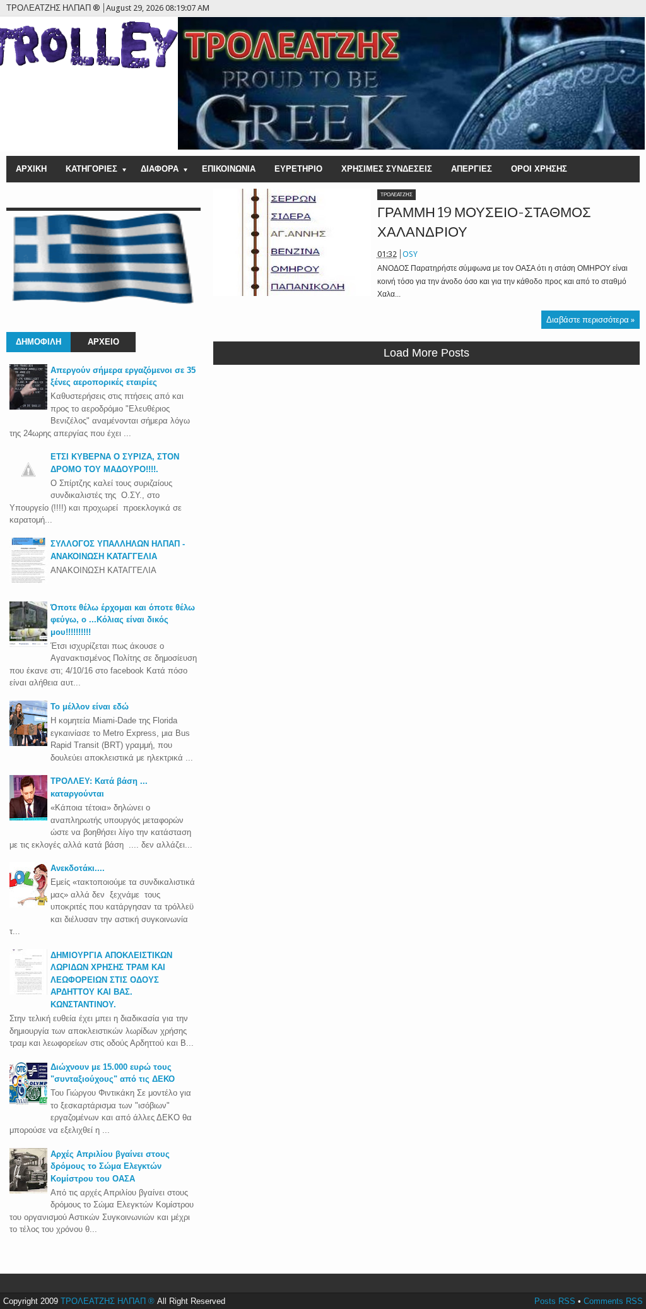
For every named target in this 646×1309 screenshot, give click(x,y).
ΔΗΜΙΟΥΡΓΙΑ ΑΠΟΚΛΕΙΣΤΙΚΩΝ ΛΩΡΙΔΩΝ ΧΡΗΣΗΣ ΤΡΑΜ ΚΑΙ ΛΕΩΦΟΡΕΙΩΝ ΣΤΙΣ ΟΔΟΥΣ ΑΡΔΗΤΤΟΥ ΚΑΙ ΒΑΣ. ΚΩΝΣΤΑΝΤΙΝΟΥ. (111, 980)
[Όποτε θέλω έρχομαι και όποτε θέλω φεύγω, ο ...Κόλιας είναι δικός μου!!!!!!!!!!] (28, 644)
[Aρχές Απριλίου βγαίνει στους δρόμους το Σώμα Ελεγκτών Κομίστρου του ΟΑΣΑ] (28, 1190)
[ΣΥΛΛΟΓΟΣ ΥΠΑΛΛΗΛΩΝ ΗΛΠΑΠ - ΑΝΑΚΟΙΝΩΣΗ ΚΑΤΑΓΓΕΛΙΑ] (28, 580)
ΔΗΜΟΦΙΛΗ (38, 341)
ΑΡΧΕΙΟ (103, 341)
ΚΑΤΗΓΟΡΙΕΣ (91, 169)
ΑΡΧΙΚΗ (31, 169)
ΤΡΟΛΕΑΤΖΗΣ (396, 195)
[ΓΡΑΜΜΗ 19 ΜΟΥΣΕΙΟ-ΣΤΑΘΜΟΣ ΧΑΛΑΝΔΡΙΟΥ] (292, 242)
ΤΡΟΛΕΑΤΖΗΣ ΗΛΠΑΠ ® (108, 1301)
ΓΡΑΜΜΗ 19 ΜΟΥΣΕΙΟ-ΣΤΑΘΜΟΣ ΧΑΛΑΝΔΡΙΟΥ (484, 222)
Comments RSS (613, 1301)
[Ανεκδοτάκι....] (28, 904)
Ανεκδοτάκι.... (77, 868)
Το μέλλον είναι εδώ (89, 706)
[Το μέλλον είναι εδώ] (28, 743)
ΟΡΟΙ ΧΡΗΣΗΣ (539, 169)
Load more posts (426, 352)
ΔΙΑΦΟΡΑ (160, 169)
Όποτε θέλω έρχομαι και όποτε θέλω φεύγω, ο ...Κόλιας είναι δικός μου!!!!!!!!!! (122, 620)
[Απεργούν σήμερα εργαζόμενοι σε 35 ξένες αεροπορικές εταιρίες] (28, 407)
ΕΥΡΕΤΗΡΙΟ (298, 169)
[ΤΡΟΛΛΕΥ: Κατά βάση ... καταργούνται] (28, 817)
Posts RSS (554, 1301)
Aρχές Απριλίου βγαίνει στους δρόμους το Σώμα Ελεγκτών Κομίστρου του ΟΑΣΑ (110, 1166)
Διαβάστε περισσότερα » (590, 319)
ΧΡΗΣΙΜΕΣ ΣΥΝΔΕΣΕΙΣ (386, 169)
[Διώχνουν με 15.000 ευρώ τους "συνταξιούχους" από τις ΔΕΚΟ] (28, 1103)
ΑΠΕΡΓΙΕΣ (471, 169)
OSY (410, 254)
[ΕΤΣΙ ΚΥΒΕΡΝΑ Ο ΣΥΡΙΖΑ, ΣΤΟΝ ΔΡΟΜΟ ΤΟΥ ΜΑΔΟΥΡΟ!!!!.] (28, 485)
